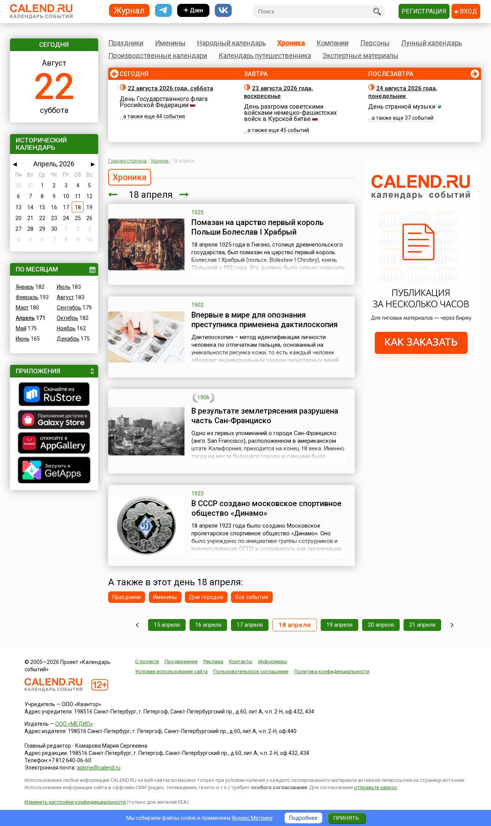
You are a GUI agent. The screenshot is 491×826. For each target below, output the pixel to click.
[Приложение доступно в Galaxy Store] (54, 420)
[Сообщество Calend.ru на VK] (223, 10)
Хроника (291, 43)
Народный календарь (231, 43)
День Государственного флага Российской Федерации (164, 102)
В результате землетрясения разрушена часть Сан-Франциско (264, 415)
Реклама (213, 661)
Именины (170, 43)
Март (22, 308)
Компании (332, 43)
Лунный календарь (431, 43)
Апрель (25, 318)
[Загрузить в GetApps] (54, 471)
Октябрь (67, 318)
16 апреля (208, 624)
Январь (25, 287)
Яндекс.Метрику (252, 818)
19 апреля (339, 624)
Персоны (375, 43)
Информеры (272, 661)
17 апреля (250, 624)
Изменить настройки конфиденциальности (75, 802)
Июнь (23, 339)
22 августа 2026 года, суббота (170, 88)
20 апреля (381, 624)
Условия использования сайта (171, 671)
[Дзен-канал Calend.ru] (193, 10)
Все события (251, 597)
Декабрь (68, 339)
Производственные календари (157, 55)
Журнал (129, 10)
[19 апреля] (184, 194)
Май (21, 328)
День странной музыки (401, 106)
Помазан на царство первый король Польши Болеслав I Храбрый (257, 227)
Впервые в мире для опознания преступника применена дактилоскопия (264, 319)
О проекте (147, 661)
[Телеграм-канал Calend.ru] (163, 10)
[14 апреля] (137, 625)
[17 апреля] (112, 194)
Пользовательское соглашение (250, 671)
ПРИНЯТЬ (346, 818)
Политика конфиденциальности (331, 671)
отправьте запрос (375, 787)
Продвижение (181, 661)
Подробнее (303, 818)
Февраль (27, 297)
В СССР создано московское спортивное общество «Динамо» (266, 508)
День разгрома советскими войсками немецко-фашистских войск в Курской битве (290, 112)
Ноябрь (66, 328)
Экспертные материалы (361, 55)
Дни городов (206, 597)
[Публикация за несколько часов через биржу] (421, 364)
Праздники (125, 43)
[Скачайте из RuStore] (54, 395)
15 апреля (167, 624)
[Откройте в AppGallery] (54, 444)
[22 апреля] (452, 625)
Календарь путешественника (265, 55)
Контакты (240, 661)
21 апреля (422, 624)
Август (65, 297)
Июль (64, 287)
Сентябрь (69, 308)
